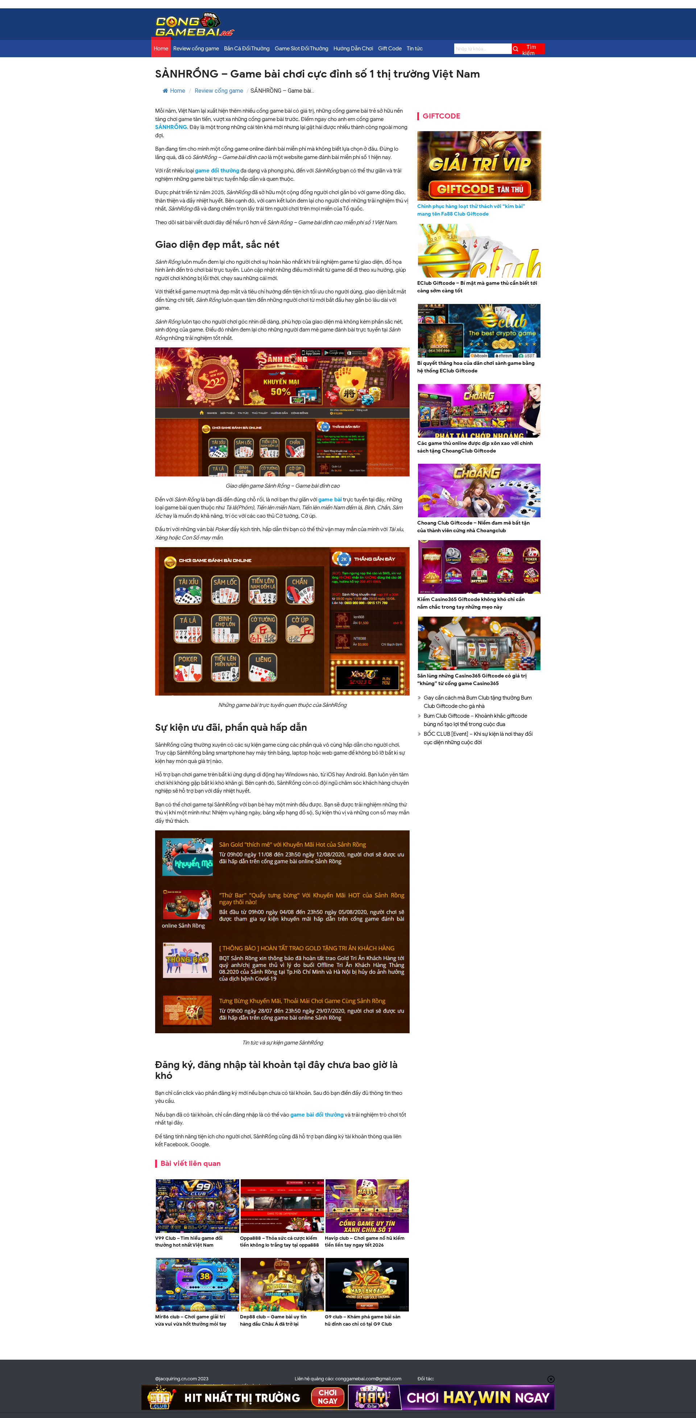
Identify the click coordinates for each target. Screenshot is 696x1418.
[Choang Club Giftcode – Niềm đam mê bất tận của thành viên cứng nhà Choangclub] (479, 516)
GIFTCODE (441, 116)
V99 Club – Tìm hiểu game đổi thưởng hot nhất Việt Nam (189, 1241)
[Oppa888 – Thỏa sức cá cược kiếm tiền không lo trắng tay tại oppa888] (282, 1232)
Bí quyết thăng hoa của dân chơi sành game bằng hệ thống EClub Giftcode (476, 367)
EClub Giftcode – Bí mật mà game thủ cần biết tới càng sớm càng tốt (477, 287)
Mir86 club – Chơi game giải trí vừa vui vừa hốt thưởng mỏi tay (191, 1320)
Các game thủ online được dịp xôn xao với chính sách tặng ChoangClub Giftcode (475, 447)
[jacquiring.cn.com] (195, 34)
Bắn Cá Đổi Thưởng (247, 48)
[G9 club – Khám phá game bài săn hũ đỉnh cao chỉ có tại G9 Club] (367, 1310)
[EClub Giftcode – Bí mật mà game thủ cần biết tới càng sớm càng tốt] (479, 276)
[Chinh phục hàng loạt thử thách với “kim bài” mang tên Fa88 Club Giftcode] (479, 166)
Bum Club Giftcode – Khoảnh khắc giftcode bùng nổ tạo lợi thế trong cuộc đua (475, 720)
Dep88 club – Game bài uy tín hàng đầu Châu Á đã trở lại (273, 1320)
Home (161, 48)
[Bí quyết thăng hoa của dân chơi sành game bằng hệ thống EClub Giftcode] (479, 356)
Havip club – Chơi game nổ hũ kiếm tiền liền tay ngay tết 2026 (365, 1241)
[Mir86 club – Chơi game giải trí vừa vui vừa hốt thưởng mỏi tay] (197, 1310)
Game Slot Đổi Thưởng (301, 48)
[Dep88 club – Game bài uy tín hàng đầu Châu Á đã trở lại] (282, 1310)
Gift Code (390, 48)
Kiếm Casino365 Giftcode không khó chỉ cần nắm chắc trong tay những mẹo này (471, 603)
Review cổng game (196, 48)
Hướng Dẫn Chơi (353, 48)
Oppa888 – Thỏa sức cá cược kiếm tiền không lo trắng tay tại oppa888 (279, 1241)
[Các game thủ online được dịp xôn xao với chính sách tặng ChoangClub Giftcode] (479, 436)
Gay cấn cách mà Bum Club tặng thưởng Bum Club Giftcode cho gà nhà (478, 702)
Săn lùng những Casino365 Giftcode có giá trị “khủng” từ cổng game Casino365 (472, 680)
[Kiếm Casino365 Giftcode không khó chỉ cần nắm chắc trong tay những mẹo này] (479, 592)
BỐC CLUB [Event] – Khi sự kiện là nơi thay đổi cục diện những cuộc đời (478, 738)
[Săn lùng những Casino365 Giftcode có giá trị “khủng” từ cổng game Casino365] (479, 669)
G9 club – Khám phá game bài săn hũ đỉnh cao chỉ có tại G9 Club (363, 1320)
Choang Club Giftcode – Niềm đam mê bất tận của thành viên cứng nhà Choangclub (473, 527)
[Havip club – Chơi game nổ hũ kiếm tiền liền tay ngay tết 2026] (367, 1232)
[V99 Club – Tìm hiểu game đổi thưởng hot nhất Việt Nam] (197, 1232)
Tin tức (415, 48)
